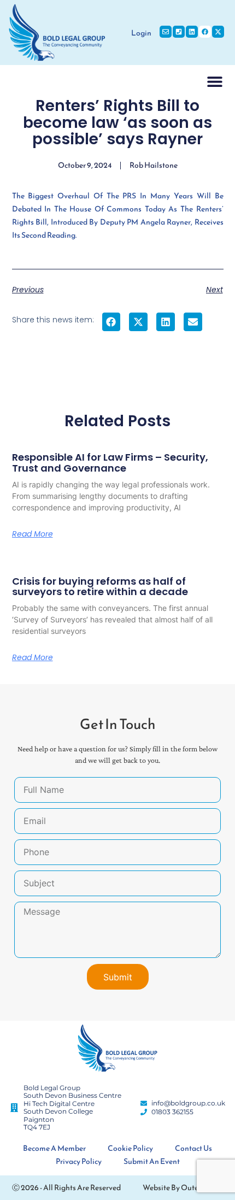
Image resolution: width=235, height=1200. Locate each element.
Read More (32, 534)
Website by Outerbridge (183, 1187)
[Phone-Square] (179, 32)
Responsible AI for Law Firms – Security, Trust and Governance (110, 462)
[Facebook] (205, 32)
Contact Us (193, 1148)
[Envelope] (166, 32)
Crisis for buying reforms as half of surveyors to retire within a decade (100, 586)
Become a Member (54, 1148)
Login (141, 33)
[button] (215, 81)
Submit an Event (152, 1161)
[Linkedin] (192, 32)
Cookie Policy (130, 1148)
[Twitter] (218, 32)
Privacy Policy (79, 1161)
